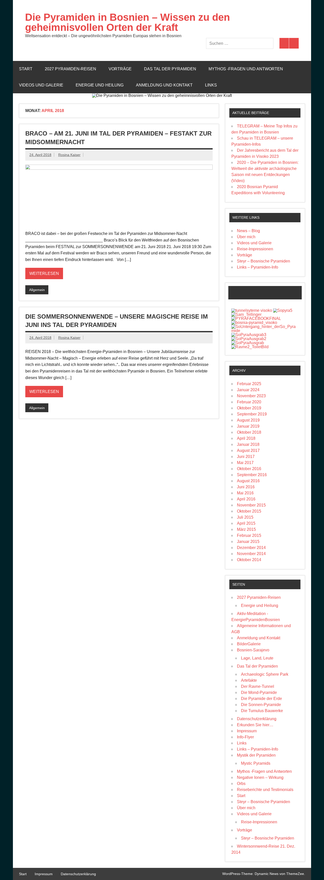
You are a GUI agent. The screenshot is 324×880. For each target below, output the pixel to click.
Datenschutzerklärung (256, 719)
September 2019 (252, 414)
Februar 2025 (249, 384)
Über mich (246, 237)
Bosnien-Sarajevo (253, 650)
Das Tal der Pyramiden (170, 69)
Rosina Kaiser (69, 155)
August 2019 (248, 420)
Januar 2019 (248, 426)
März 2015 (246, 529)
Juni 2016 (246, 487)
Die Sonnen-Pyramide (261, 704)
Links (211, 85)
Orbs (241, 783)
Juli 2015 (245, 517)
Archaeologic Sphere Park (264, 674)
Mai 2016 (245, 493)
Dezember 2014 (251, 547)
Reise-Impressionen (255, 249)
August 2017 (248, 450)
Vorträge (120, 69)
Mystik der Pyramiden (256, 755)
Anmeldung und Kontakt (164, 85)
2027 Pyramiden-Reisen (70, 69)
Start (25, 69)
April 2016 (246, 499)
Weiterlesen (44, 273)
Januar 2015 (248, 541)
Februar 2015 (249, 535)
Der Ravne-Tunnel (257, 686)
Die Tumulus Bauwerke (262, 711)
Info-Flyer (245, 737)
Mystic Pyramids (255, 763)
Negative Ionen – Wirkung (260, 777)
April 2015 (246, 523)
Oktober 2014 (249, 560)
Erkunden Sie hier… (255, 725)
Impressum (247, 731)
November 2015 (251, 505)
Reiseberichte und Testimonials (265, 789)
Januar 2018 (248, 444)
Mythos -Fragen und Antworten (246, 69)
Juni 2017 (246, 456)
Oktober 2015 (249, 511)
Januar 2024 (248, 390)
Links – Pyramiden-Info (257, 267)
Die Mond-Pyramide (259, 692)
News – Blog (248, 231)
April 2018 (246, 438)
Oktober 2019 (249, 408)
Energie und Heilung (100, 85)
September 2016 (252, 475)
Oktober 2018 (249, 432)
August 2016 (248, 481)
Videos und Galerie (41, 85)
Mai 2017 (245, 462)
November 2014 (251, 554)
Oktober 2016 (249, 469)
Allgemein (37, 290)
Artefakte (249, 680)
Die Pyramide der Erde (261, 698)
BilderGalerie (249, 644)
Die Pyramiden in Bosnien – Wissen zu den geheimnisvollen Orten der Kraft (127, 22)
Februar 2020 (249, 402)
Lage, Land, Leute (257, 658)
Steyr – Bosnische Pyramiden (263, 261)
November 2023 (251, 396)
